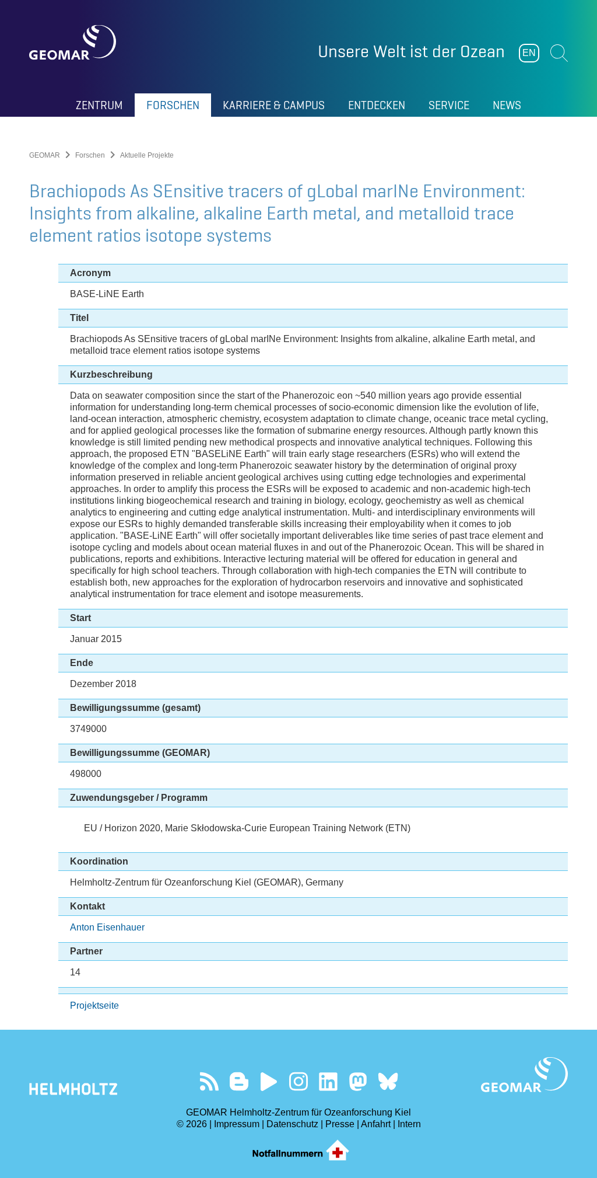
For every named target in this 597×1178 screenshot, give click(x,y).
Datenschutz (292, 1124)
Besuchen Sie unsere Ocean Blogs (239, 1081)
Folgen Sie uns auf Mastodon (358, 1081)
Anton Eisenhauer (107, 927)
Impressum (236, 1124)
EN (529, 53)
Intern (409, 1124)
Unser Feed (209, 1081)
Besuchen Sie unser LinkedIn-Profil (328, 1081)
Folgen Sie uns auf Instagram (299, 1081)
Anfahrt (376, 1124)
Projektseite (94, 1005)
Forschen (90, 155)
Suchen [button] (559, 53)
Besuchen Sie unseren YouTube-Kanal (269, 1081)
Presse (339, 1124)
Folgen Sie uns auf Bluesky (388, 1081)
